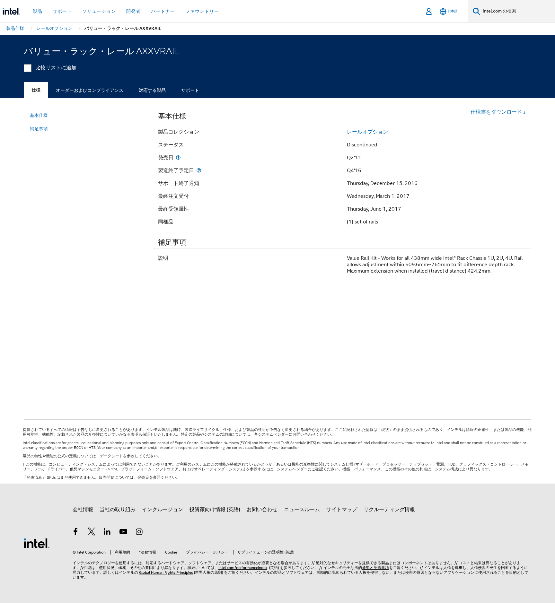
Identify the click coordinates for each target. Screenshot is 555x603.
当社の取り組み (118, 509)
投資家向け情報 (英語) (214, 509)
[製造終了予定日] (198, 170)
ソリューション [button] (99, 11)
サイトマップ (341, 509)
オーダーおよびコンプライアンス (89, 90)
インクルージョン (162, 509)
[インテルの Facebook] (75, 532)
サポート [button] (62, 11)
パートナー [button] (163, 11)
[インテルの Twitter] (91, 532)
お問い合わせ (262, 509)
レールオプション (367, 132)
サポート (190, 90)
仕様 (35, 90)
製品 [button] (37, 11)
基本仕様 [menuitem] (39, 115)
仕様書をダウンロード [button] (496, 112)
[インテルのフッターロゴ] (36, 543)
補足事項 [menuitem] (39, 129)
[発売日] (178, 157)
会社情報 (83, 509)
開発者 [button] (133, 11)
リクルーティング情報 (389, 509)
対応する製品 (152, 90)
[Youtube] (123, 532)
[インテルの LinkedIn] (107, 532)
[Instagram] (139, 532)
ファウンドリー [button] (202, 11)
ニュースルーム (302, 509)
